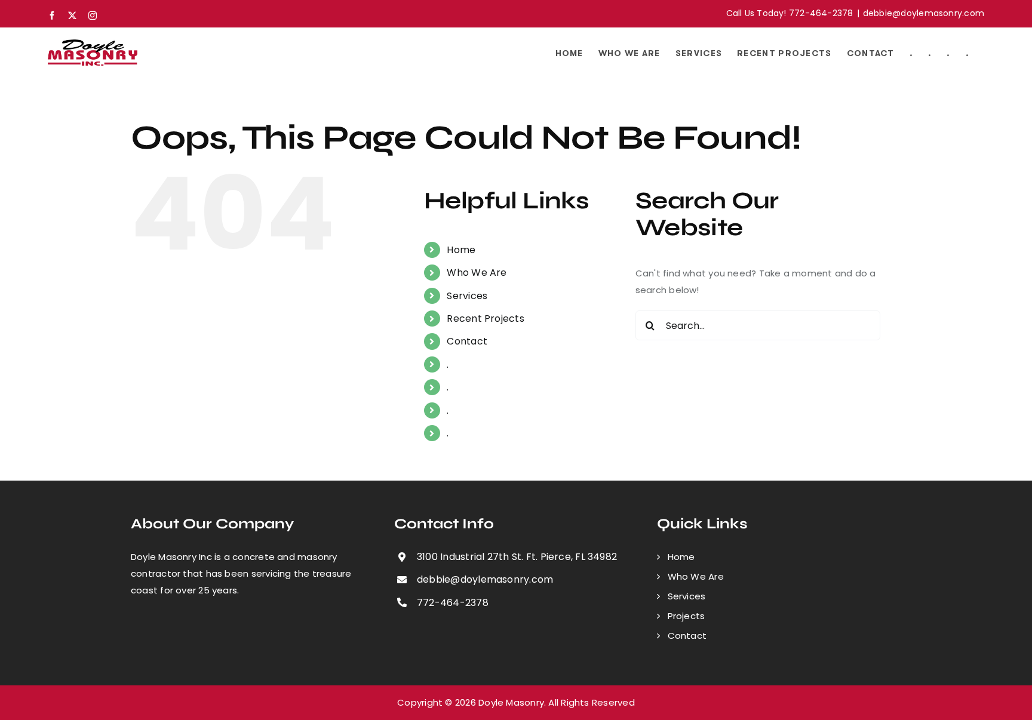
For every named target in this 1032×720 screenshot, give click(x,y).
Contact (467, 341)
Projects (686, 616)
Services (467, 296)
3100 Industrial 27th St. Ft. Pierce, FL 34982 (517, 557)
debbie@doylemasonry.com (923, 13)
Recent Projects (485, 318)
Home (461, 250)
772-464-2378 (453, 603)
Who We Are (476, 272)
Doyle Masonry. (512, 702)
